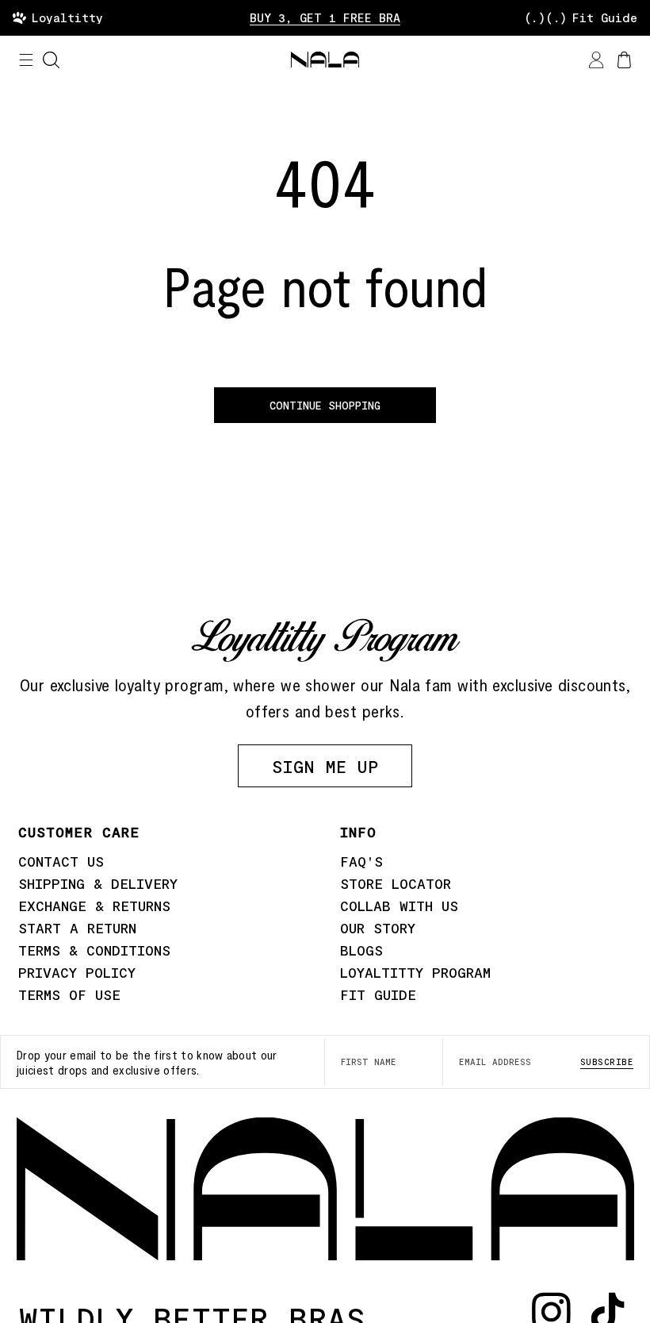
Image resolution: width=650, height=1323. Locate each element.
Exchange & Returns (94, 905)
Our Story (377, 927)
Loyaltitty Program (415, 972)
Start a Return (77, 927)
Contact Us (61, 861)
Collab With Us (399, 905)
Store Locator (395, 883)
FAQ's (361, 861)
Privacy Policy (77, 972)
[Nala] (325, 1188)
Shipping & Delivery (98, 883)
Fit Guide (378, 994)
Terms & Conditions (94, 950)
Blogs (361, 950)
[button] (26, 60)
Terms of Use (69, 994)
